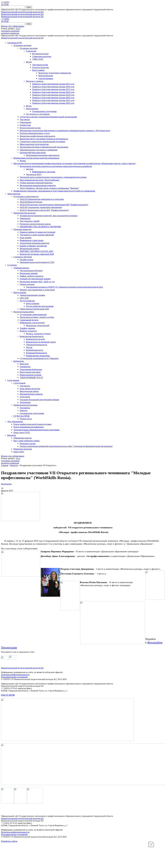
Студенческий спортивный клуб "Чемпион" (39, 358)
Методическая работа (29, 391)
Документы (25, 119)
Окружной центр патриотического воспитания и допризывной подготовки (53, 177)
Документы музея (40, 65)
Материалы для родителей (37, 325)
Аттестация (25, 397)
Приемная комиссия (22, 229)
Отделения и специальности (26, 196)
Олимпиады (25, 366)
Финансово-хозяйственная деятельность (37, 136)
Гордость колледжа (40, 67)
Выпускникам (19, 292)
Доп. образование (15, 421)
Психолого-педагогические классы (35, 224)
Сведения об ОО (14, 43)
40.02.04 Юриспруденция (31, 202)
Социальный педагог (29, 320)
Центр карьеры (32, 303)
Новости (23, 410)
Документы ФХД (33, 174)
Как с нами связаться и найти (26, 441)
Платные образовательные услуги (35, 133)
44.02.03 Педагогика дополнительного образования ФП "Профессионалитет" (54, 205)
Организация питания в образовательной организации (44, 147)
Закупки (29, 169)
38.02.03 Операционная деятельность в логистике (42, 199)
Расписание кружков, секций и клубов (37, 317)
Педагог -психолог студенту (38, 334)
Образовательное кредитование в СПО (37, 262)
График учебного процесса (31, 276)
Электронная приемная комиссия (34, 243)
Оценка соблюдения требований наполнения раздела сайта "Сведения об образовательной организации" (66, 446)
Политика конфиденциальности (15, 675)
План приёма (25, 238)
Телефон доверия (27, 328)
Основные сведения (22, 45)
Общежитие (25, 218)
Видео (29, 106)
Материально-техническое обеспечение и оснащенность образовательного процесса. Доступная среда (65, 130)
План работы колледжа (30, 388)
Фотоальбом (154, 642)
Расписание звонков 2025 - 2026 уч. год (37, 281)
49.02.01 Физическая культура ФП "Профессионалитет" (44, 210)
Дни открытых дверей (29, 221)
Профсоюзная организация (25, 405)
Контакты (11, 435)
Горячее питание (27, 284)
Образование (25, 122)
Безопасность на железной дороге (41, 342)
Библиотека (18, 361)
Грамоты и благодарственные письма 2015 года (53, 84)
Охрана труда (26, 419)
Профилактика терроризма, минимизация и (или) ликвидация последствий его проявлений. (54, 191)
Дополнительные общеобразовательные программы (36, 430)
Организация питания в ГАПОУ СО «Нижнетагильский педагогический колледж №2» (64, 287)
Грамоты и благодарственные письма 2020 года (53, 98)
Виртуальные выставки (30, 372)
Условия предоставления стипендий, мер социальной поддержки (48, 216)
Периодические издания (30, 375)
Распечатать (6, 484)
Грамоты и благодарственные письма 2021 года (53, 100)
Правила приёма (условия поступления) (37, 232)
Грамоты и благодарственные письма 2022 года (53, 103)
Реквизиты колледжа (22, 449)
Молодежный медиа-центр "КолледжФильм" (40, 180)
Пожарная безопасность (36, 353)
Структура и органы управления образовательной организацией (48, 117)
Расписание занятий (29, 273)
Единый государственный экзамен (35, 279)
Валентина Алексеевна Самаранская (54, 73)
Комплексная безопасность (32, 336)
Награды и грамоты (34, 81)
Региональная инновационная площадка (38, 185)
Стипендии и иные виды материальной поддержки (42, 141)
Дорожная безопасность (36, 345)
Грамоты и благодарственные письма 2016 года (53, 86)
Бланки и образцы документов (33, 246)
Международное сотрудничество (34, 144)
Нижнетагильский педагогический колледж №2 (22, 12)
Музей (29, 62)
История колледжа (40, 54)
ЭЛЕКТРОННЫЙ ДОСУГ (31, 377)
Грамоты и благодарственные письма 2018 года (53, 92)
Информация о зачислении (31, 240)
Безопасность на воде (35, 339)
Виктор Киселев (45, 75)
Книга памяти (38, 70)
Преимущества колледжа (24, 213)
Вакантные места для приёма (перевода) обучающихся (44, 139)
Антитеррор (25, 402)
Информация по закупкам (43, 172)
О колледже (31, 51)
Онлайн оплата (26, 259)
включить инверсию (10, 33)
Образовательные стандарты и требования (38, 150)
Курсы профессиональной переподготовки (32, 424)
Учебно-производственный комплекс (36, 183)
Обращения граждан (22, 438)
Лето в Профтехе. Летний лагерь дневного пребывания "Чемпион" (49, 188)
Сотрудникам (13, 380)
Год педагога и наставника (38, 114)
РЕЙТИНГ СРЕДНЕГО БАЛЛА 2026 (36, 251)
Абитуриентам (13, 194)
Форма (23, 161)
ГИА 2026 (24, 298)
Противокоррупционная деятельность (43, 155)
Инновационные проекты (31, 394)
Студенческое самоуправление (33, 314)
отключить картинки (10, 31)
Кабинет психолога (28, 331)
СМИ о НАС (37, 59)
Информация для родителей (32, 323)
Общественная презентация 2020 (34, 309)
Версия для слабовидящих (12, 26)
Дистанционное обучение (31, 270)
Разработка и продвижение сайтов (131, 845)
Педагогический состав (30, 128)
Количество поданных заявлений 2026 (37, 254)
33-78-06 (5, 4)
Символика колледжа (41, 56)
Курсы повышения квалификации (28, 427)
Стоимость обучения (22, 257)
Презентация (9, 647)
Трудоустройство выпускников (39, 306)
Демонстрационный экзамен (32, 295)
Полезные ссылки (28, 443)
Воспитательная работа (23, 312)
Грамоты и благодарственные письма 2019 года (53, 95)
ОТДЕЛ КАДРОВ (21, 416)
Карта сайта (18, 452)
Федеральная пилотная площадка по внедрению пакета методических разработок (56, 166)
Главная (4, 465)
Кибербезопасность (34, 350)
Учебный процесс (21, 268)
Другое (29, 347)
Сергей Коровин (45, 78)
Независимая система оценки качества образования (36, 158)
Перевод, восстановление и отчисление (37, 290)
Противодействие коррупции (33, 152)
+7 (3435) (5, 2)
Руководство (25, 125)
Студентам (12, 265)
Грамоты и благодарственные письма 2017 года (53, 89)
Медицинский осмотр (29, 248)
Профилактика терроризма (38, 356)
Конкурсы (24, 364)
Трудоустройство (27, 301)
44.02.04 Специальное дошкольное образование (41, 207)
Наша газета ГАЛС (21, 432)
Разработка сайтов (9, 841)
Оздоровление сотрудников (44, 111)
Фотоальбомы (32, 109)
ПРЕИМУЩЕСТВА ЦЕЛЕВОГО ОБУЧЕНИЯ (40, 227)
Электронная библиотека (31, 369)
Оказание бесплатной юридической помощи (39, 399)
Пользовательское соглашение (14, 677)
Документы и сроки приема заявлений (37, 235)
